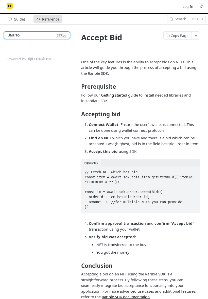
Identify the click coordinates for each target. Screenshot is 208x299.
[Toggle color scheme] (201, 6)
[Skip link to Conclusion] (78, 266)
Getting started (114, 95)
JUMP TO (36, 35)
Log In (188, 6)
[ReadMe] (39, 59)
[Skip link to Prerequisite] (78, 86)
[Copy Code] (194, 170)
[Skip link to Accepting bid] (78, 114)
